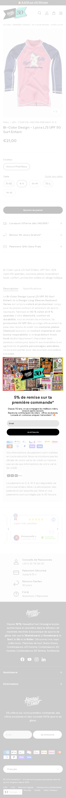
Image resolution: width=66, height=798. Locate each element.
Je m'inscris (33, 432)
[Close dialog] (60, 360)
